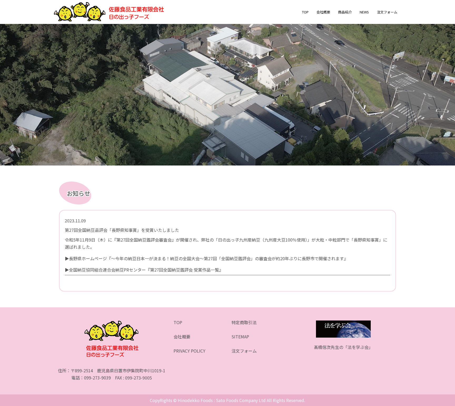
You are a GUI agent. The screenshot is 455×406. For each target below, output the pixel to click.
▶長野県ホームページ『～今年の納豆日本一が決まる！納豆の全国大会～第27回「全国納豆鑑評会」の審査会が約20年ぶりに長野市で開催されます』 (206, 258)
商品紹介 (345, 11)
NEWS (364, 11)
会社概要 (323, 11)
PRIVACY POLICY (189, 351)
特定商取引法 (244, 322)
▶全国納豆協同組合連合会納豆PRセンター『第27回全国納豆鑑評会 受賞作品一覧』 (144, 270)
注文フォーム (387, 11)
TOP (305, 11)
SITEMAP (240, 336)
